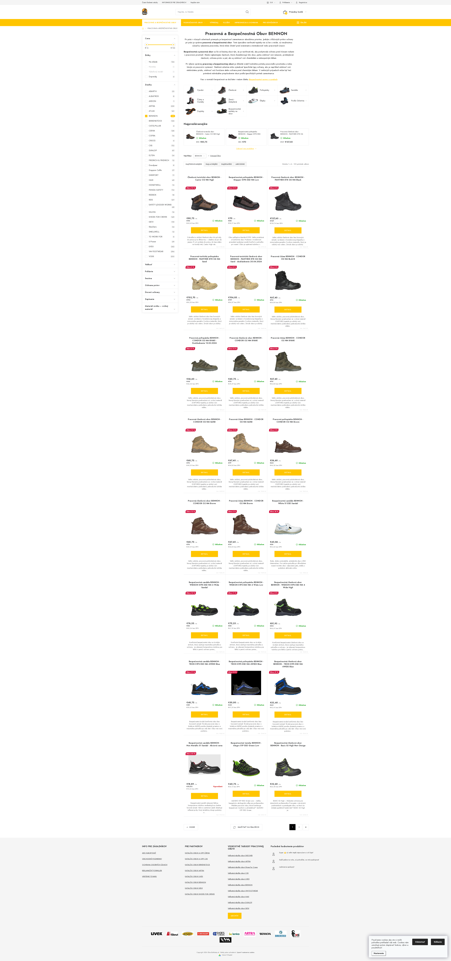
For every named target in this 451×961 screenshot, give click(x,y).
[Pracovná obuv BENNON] (265, 933)
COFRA (161, 135)
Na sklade (161, 61)
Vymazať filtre (215, 156)
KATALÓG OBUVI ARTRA (194, 870)
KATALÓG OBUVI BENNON (195, 882)
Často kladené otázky (150, 2)
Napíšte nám (195, 2)
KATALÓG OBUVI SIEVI (194, 888)
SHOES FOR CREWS (161, 217)
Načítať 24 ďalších (248, 827)
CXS (161, 145)
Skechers (161, 226)
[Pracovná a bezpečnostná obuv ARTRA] (250, 933)
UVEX (161, 246)
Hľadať (247, 12)
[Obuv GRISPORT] (188, 933)
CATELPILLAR (161, 125)
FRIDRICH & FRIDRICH (161, 160)
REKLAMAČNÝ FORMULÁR (152, 870)
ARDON (161, 101)
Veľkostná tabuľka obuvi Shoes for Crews (243, 867)
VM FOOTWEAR (161, 251)
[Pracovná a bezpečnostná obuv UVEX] (157, 933)
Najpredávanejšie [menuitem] (194, 164)
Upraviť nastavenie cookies (245, 952)
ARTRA (161, 106)
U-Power (161, 241)
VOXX (161, 256)
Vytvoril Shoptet (227, 955)
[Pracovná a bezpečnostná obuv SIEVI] (172, 933)
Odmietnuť (420, 942)
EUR (271, 2)
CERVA (161, 130)
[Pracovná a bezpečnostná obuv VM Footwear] (225, 939)
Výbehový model (161, 71)
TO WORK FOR (161, 236)
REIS (161, 199)
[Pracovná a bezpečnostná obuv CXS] (295, 933)
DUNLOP (161, 150)
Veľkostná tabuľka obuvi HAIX (238, 896)
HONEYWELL (161, 185)
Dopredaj (161, 76)
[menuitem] (161, 22)
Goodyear (161, 165)
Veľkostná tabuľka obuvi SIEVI (238, 908)
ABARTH (161, 91)
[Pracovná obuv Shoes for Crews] (219, 933)
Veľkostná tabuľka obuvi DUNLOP (240, 902)
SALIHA (161, 212)
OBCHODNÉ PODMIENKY (152, 859)
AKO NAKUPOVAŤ (149, 853)
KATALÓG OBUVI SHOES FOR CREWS (200, 894)
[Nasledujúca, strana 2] (299, 827)
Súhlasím (438, 942)
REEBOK (161, 195)
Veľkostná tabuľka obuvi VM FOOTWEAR (243, 891)
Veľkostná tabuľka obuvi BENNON (240, 885)
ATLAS (161, 111)
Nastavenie (379, 953)
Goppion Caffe (161, 170)
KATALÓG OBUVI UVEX (194, 876)
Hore (192, 827)
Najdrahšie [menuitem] (226, 164)
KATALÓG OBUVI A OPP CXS (196, 859)
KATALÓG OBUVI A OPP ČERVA (197, 853)
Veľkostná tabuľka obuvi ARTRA (239, 861)
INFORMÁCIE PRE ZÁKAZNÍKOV (174, 2)
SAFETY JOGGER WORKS (161, 205)
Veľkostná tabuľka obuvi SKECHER (240, 855)
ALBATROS (161, 96)
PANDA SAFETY (161, 190)
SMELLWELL (161, 231)
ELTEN (161, 155)
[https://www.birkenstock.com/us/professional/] (281, 933)
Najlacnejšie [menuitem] (212, 164)
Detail (204, 230)
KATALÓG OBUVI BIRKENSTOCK (197, 865)
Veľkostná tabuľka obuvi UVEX (238, 879)
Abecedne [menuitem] (240, 164)
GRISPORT (161, 175)
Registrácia (303, 2)
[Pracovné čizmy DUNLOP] (203, 933)
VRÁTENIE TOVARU (149, 876)
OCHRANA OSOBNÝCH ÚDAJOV (154, 865)
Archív (235, 916)
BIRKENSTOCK (161, 121)
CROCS (161, 140)
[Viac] (301, 22)
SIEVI (161, 222)
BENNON (161, 116)
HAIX (161, 180)
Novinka (161, 66)
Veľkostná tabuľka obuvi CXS (238, 873)
